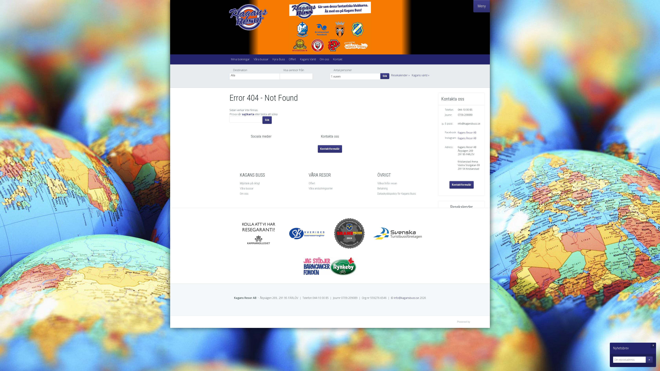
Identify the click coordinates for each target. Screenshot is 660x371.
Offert (292, 59)
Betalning (382, 188)
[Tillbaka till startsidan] (258, 17)
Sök (385, 76)
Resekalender (399, 75)
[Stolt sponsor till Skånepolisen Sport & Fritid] (349, 233)
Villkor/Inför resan (387, 183)
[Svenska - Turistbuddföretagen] (397, 233)
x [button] (653, 345)
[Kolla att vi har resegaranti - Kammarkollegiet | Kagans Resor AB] (258, 233)
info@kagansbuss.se (469, 123)
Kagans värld (419, 75)
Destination (240, 70)
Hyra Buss (278, 59)
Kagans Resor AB (467, 132)
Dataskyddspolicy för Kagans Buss (396, 193)
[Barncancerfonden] (330, 266)
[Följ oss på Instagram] (265, 146)
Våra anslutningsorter (321, 188)
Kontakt (337, 59)
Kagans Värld (308, 59)
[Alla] (254, 75)
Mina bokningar (240, 59)
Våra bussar (261, 59)
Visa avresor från (293, 70)
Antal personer (343, 70)
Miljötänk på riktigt (250, 183)
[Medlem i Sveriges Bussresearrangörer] (307, 233)
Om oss (324, 59)
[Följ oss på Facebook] (257, 146)
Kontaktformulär (461, 184)
